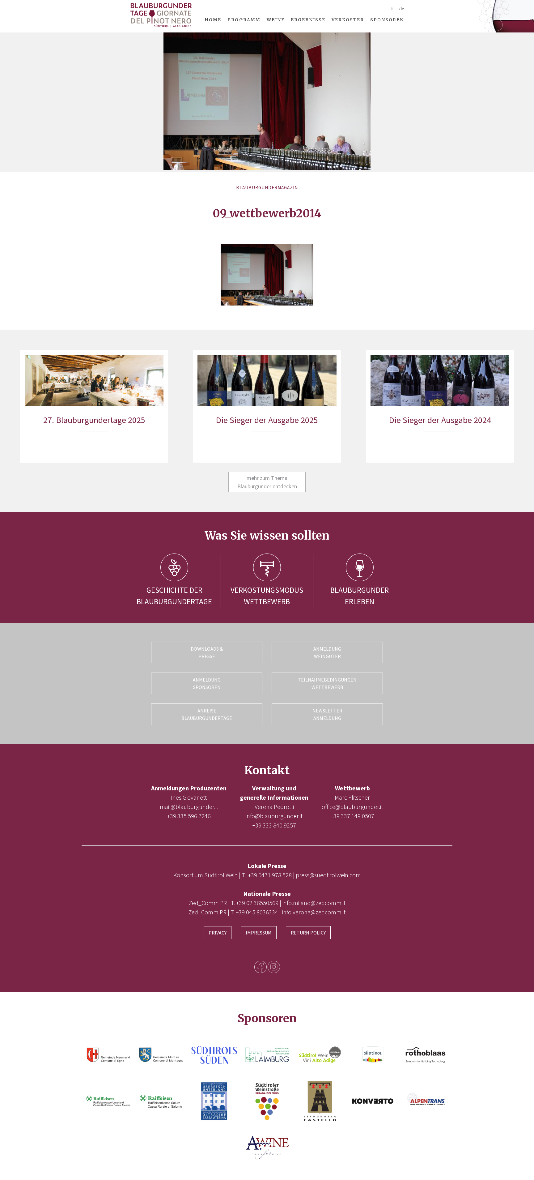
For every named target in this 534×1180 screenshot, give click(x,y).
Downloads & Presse (207, 652)
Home (213, 20)
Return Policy (308, 933)
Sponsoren (387, 20)
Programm (244, 20)
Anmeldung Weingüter (327, 652)
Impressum (259, 933)
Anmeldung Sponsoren (207, 683)
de (401, 8)
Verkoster (348, 20)
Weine (276, 20)
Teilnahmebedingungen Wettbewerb (327, 683)
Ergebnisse (308, 20)
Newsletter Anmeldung (327, 714)
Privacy (218, 933)
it (392, 8)
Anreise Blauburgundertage (206, 714)
